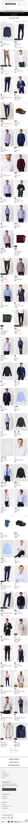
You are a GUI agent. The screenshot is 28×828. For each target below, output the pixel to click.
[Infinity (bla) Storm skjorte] (1, 223)
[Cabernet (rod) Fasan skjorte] (16, 147)
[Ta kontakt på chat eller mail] (26, 821)
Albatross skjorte (4, 305)
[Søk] (3, 7)
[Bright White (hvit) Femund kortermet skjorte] (1, 688)
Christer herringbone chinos (7, 123)
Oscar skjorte (4, 384)
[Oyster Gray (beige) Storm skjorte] (2, 223)
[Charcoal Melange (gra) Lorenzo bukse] (1, 276)
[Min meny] (19, 4)
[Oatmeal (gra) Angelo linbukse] (1, 741)
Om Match (4, 802)
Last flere (14, 750)
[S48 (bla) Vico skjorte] (17, 381)
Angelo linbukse (4, 744)
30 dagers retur (14, 765)
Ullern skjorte (17, 561)
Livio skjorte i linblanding (19, 691)
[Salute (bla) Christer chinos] (2, 68)
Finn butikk (4, 796)
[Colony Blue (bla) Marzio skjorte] (2, 248)
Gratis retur (14, 762)
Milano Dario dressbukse (6, 586)
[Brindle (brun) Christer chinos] (16, 41)
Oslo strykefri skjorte (19, 460)
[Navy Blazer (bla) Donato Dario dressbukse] (1, 94)
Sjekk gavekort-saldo (6, 806)
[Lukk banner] (27, 13)
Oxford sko (16, 123)
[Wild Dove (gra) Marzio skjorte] (17, 223)
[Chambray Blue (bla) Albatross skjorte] (1, 302)
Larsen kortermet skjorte (6, 717)
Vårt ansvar (4, 798)
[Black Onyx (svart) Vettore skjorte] (18, 431)
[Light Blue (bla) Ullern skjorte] (16, 558)
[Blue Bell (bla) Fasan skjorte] (17, 147)
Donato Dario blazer (5, 44)
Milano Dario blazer (18, 97)
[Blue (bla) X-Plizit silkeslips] (1, 533)
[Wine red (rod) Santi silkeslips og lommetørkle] (2, 328)
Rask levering (14, 759)
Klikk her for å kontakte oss (9, 789)
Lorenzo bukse (4, 279)
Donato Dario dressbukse (6, 97)
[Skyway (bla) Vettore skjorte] (17, 431)
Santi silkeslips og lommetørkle (18, 252)
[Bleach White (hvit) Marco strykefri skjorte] (1, 172)
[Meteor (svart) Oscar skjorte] (1, 381)
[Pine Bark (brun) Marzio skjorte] (16, 223)
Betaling (4, 772)
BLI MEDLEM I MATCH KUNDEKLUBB (14, 11)
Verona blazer (4, 409)
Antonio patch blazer (19, 305)
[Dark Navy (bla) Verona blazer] (1, 406)
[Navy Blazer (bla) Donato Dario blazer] (1, 41)
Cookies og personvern (7, 815)
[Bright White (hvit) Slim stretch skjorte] (16, 198)
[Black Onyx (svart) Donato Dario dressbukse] (1, 663)
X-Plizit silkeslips (4, 536)
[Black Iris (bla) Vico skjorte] (2, 507)
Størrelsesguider (6, 794)
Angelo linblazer (17, 639)
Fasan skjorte (17, 150)
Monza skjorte (4, 201)
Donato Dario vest (18, 665)
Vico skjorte (17, 384)
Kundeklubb (4, 808)
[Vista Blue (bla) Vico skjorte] (18, 381)
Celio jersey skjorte (18, 279)
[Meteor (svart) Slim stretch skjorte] (16, 68)
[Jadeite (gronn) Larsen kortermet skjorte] (1, 714)
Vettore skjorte (17, 434)
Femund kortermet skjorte (6, 691)
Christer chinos (17, 44)
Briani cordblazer (4, 150)
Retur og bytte (5, 776)
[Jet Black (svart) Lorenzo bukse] (2, 276)
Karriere (4, 804)
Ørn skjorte (16, 358)
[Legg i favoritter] (12, 24)
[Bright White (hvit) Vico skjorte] (16, 381)
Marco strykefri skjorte (6, 175)
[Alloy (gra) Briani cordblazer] (1, 147)
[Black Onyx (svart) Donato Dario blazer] (1, 636)
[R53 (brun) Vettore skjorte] (2, 457)
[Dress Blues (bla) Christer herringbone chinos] (1, 610)
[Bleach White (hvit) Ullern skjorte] (16, 583)
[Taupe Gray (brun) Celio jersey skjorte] (16, 610)
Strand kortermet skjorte (19, 717)
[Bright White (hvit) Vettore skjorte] (16, 431)
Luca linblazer (17, 744)
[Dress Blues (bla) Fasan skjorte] (16, 172)
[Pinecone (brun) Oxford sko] (16, 533)
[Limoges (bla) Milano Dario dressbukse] (1, 583)
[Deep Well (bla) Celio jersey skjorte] (16, 276)
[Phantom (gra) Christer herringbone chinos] (2, 610)
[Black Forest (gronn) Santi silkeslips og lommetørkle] (16, 248)
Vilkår (3, 778)
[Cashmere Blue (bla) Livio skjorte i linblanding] (16, 688)
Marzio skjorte (17, 226)
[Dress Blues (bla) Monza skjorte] (1, 198)
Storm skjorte (4, 226)
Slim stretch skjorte (18, 71)
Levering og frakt (6, 774)
